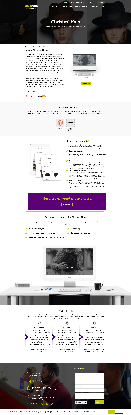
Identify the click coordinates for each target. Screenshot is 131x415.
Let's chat (69, 2)
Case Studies (95, 6)
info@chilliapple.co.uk (91, 2)
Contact (102, 2)
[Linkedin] (47, 404)
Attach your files (82, 402)
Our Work (32, 46)
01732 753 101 (78, 2)
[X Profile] (42, 404)
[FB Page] (37, 404)
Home (26, 46)
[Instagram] (52, 404)
